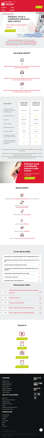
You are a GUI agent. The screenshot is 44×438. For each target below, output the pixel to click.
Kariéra (3, 422)
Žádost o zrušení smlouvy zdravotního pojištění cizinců (21, 312)
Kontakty (12, 10)
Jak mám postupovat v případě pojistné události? (15, 265)
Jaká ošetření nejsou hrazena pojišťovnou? (14, 280)
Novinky (4, 418)
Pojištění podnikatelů (6, 388)
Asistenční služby (6, 401)
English (3, 434)
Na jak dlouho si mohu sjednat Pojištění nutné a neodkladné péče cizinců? (21, 256)
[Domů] (7, 4)
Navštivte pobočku (22, 357)
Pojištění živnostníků (6, 390)
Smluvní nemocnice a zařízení (8, 399)
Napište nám (22, 348)
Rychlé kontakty (5, 415)
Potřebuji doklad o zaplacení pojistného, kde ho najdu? (16, 273)
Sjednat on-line (22, 338)
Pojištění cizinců (5, 381)
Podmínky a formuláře (7, 403)
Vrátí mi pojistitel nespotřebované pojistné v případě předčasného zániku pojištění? (21, 269)
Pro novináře (5, 420)
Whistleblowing (21, 434)
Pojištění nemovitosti (6, 384)
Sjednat (39, 7)
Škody (12, 7)
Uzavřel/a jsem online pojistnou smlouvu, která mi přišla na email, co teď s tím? (21, 260)
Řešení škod (4, 398)
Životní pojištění (5, 386)
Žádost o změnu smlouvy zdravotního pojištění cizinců (21, 307)
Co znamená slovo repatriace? (11, 277)
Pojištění (3, 7)
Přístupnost (28, 434)
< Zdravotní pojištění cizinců (8, 13)
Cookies (34, 434)
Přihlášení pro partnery (7, 435)
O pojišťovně (5, 416)
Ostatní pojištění (5, 392)
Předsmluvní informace (14, 297)
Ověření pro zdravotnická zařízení (9, 407)
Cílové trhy (4, 426)
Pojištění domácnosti (6, 383)
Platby (3, 405)
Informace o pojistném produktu (16, 302)
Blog (3, 424)
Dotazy (3, 10)
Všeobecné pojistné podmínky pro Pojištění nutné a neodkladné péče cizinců (23, 291)
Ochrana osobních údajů (7, 409)
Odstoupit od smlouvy (22, 366)
